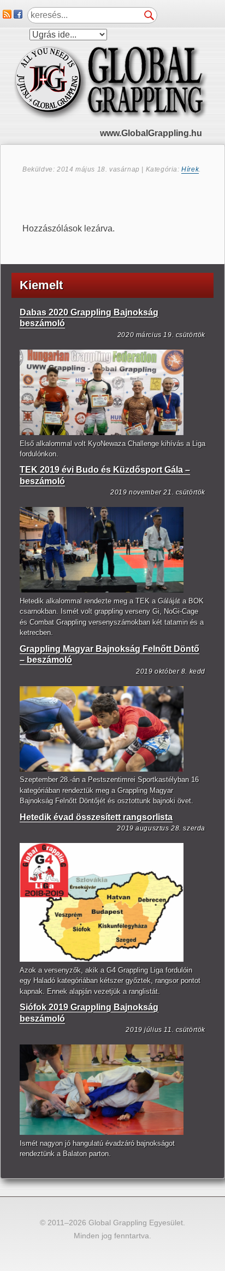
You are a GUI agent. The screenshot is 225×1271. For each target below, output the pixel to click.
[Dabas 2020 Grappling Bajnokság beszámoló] (101, 433)
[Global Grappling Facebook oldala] (18, 15)
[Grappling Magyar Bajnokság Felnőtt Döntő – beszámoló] (101, 769)
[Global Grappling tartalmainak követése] (7, 15)
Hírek (190, 169)
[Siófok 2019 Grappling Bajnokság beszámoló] (101, 1132)
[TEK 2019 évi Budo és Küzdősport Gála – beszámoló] (101, 590)
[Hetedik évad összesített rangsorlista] (101, 959)
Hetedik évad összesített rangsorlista (96, 817)
